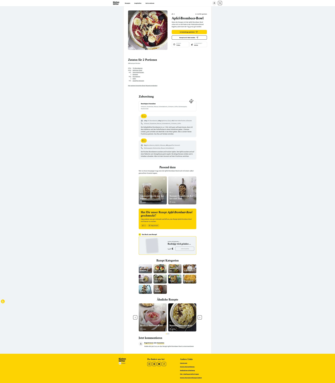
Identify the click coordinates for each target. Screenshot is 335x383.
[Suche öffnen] (220, 3)
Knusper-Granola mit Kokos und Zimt (181, 197)
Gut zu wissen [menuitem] (150, 3)
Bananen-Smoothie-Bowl (181, 325)
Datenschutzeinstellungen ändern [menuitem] (191, 378)
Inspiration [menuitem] (137, 3)
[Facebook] (164, 364)
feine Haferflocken (138, 72)
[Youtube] (159, 364)
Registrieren (148, 343)
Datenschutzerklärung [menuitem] (187, 367)
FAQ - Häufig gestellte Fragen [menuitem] (189, 374)
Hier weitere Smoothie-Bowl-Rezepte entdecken (142, 85)
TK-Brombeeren (137, 68)
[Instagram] (149, 364)
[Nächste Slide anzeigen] (200, 317)
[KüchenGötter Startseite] (116, 3)
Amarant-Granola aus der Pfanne (152, 197)
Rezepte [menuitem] (127, 3)
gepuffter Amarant (138, 81)
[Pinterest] (154, 364)
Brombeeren (136, 76)
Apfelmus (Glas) (137, 70)
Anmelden (160, 343)
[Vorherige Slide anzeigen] (135, 317)
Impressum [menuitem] (183, 363)
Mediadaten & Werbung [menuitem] (187, 370)
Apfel (134, 78)
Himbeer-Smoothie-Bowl (151, 325)
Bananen (135, 74)
